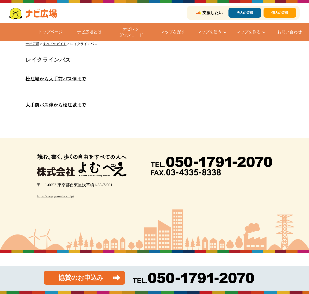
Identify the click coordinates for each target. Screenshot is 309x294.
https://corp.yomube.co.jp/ (55, 196)
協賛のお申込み (81, 277)
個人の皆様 (279, 12)
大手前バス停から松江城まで (56, 104)
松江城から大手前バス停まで (56, 78)
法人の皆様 (244, 12)
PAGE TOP (298, 281)
